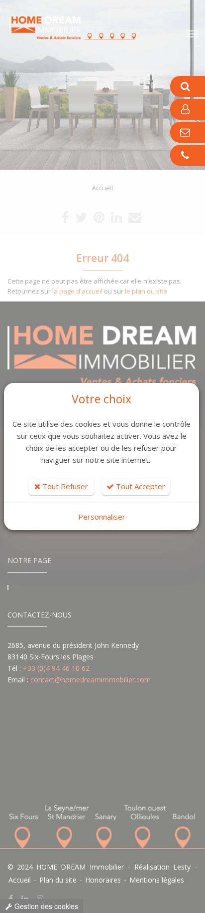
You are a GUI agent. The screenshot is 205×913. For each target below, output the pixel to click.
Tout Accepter (139, 486)
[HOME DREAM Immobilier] (79, 23)
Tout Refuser (64, 486)
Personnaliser (101, 517)
